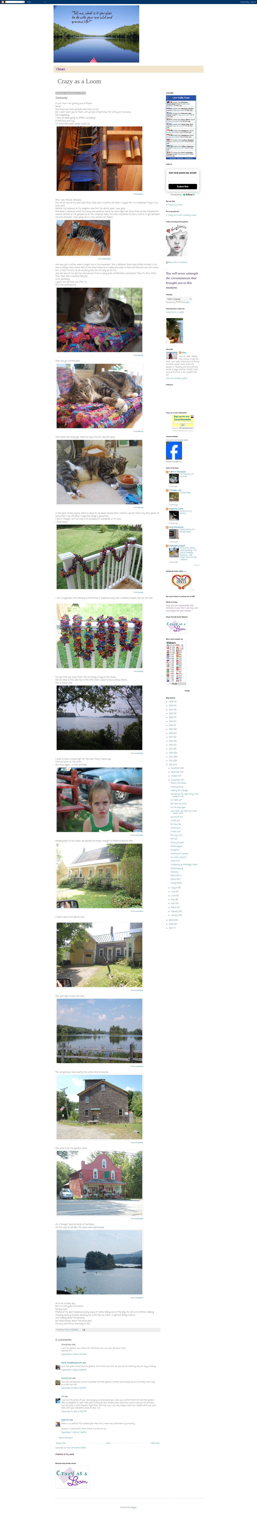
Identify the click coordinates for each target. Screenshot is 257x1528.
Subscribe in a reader (175, 312)
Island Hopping (177, 868)
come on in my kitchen (186, 512)
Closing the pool (177, 842)
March (174, 907)
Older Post (155, 1443)
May (173, 899)
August (174, 887)
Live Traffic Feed (181, 98)
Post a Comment (66, 1437)
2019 (171, 729)
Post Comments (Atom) (76, 1448)
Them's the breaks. (178, 783)
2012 (171, 756)
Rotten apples (176, 846)
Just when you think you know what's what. (184, 812)
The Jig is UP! (176, 835)
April (173, 903)
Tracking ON (188, 158)
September (176, 780)
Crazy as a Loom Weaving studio (182, 215)
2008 (171, 924)
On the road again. (178, 807)
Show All (196, 565)
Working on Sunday (179, 853)
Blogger (133, 1507)
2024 (171, 709)
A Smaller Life (175, 490)
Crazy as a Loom (178, 110)
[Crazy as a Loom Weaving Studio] (174, 459)
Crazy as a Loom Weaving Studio (177, 440)
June (173, 895)
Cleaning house (177, 787)
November (175, 772)
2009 (171, 920)
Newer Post (61, 1443)
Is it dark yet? (176, 800)
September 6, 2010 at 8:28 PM (73, 1370)
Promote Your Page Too (173, 461)
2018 (171, 733)
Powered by (176, 195)
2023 (171, 713)
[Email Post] (84, 1330)
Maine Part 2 (176, 875)
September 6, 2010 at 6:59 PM (74, 1354)
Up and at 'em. (177, 817)
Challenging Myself (177, 545)
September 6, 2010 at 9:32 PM (74, 1411)
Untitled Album (106, 259)
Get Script (173, 158)
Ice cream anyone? (178, 857)
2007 (171, 928)
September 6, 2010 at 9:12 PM (73, 1388)
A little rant (175, 831)
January (175, 915)
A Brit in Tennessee (177, 471)
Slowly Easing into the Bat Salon (187, 530)
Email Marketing (180, 430)
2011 (171, 761)
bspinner (65, 1420)
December (175, 768)
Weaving (140, 194)
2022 (171, 717)
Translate (185, 302)
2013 (171, 753)
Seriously (174, 872)
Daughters (175, 850)
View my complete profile (176, 378)
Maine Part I (176, 879)
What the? (175, 861)
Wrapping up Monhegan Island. (184, 864)
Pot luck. (174, 839)
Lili (62, 1396)
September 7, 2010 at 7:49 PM (73, 1432)
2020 (171, 725)
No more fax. (176, 824)
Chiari (60, 69)
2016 (171, 741)
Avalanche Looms (176, 509)
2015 (171, 745)
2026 (171, 701)
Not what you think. (179, 803)
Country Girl (66, 1378)
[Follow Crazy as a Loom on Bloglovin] (176, 255)
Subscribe (182, 186)
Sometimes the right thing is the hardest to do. (185, 795)
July (173, 891)
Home (108, 1443)
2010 (171, 764)
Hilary (184, 353)
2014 (171, 749)
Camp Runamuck (176, 527)
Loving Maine (139, 753)
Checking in (176, 828)
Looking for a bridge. (179, 790)
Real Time (180, 158)
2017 (171, 737)
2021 (171, 721)
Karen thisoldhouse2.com (71, 1363)
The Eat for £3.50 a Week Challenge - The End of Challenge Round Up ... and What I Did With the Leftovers (188, 554)
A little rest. (175, 820)
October (174, 776)
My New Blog (185, 492)
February (175, 911)
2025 (171, 705)
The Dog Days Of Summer (187, 475)
